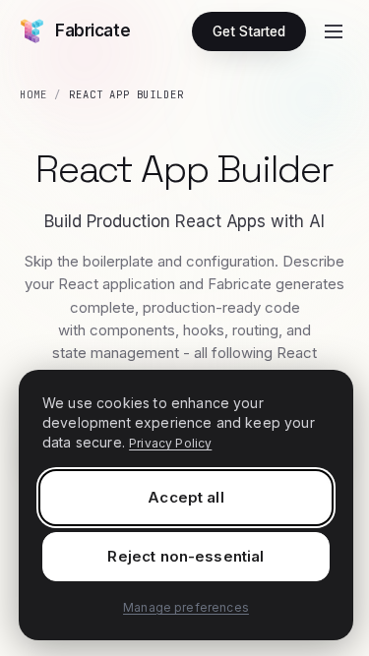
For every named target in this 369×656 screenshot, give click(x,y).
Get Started (249, 31)
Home (33, 94)
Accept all (186, 497)
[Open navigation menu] (333, 31)
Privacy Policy (170, 443)
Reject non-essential (185, 556)
